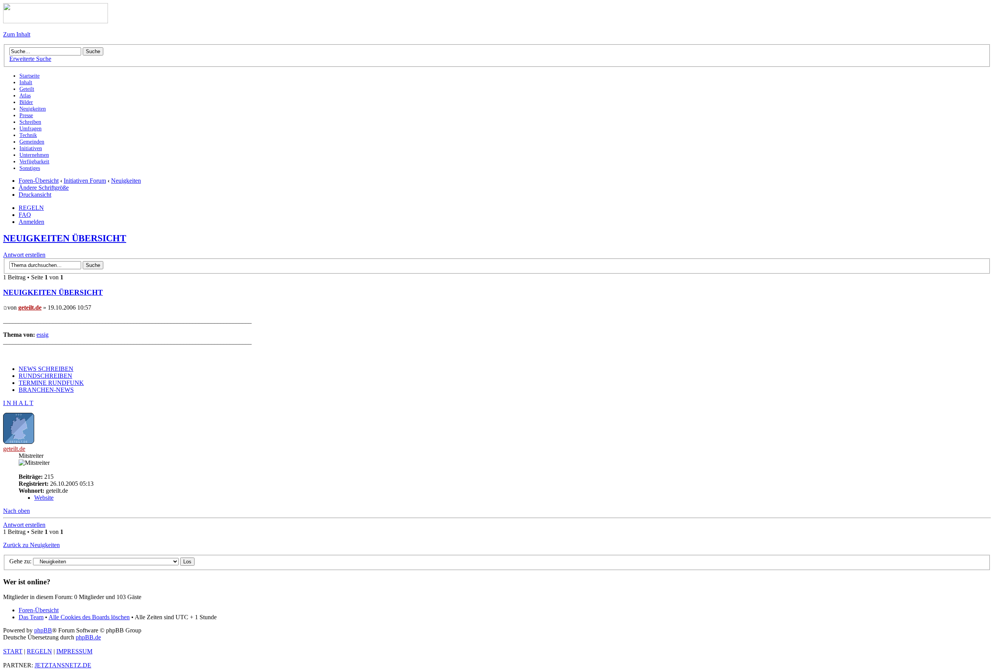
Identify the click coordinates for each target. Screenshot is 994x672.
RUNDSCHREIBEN (45, 375)
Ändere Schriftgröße (44, 187)
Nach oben (16, 510)
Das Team (31, 617)
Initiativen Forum (85, 180)
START (13, 651)
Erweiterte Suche (30, 58)
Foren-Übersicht (39, 180)
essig (42, 334)
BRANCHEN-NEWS (46, 389)
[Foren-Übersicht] (55, 21)
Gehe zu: (20, 561)
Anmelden (31, 221)
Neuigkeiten (126, 180)
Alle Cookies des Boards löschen (89, 617)
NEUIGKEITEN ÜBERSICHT (64, 238)
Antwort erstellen (24, 254)
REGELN (31, 207)
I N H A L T (18, 403)
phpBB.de (88, 637)
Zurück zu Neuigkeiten (31, 545)
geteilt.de (30, 307)
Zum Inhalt (16, 34)
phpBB (43, 630)
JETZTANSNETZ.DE (63, 665)
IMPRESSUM (74, 651)
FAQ (25, 214)
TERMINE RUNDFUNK (51, 382)
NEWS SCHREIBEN (46, 368)
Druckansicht (35, 194)
